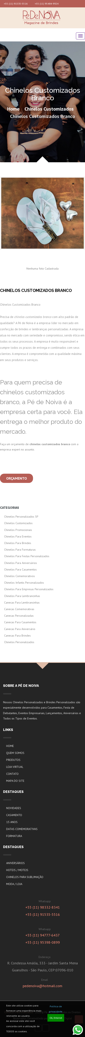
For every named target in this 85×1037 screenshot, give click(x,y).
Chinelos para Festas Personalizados (26, 556)
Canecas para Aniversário (19, 629)
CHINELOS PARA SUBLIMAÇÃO (24, 877)
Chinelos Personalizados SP (21, 516)
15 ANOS (12, 822)
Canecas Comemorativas (19, 609)
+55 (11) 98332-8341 (42, 907)
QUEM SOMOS (15, 753)
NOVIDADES (13, 808)
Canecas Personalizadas (19, 615)
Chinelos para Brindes (17, 543)
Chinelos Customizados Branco (42, 116)
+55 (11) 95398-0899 (42, 942)
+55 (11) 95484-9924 (46, 3)
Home (13, 109)
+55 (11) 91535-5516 (15, 3)
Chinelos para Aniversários (20, 563)
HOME (10, 746)
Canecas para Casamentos (20, 622)
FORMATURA (14, 836)
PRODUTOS (13, 760)
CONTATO (12, 774)
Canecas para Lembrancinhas (22, 602)
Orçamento (16, 478)
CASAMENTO (14, 815)
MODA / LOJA (14, 884)
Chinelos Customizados (49, 109)
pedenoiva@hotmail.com (42, 985)
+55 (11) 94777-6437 (42, 935)
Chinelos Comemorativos (19, 576)
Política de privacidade (55, 1009)
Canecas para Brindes (17, 635)
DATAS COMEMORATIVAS (22, 829)
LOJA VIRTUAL (14, 767)
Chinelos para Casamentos (20, 569)
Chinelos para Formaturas (20, 549)
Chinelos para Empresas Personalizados (28, 589)
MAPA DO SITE (15, 781)
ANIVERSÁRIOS (15, 863)
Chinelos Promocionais (18, 530)
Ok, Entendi (56, 1017)
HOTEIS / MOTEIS (17, 870)
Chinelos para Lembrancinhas (22, 596)
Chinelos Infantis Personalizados (24, 582)
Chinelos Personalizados (19, 642)
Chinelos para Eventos (18, 536)
